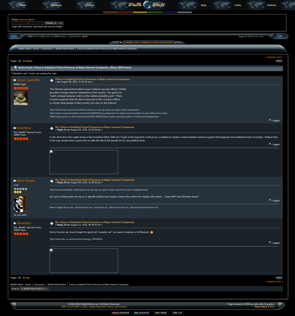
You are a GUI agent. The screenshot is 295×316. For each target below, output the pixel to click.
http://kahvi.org (101, 207)
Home (129, 42)
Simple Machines (97, 306)
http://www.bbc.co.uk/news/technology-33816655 (76, 239)
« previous (271, 57)
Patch (22, 5)
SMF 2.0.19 (67, 306)
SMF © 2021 (81, 306)
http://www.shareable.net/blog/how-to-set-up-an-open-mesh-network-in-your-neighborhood (99, 189)
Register (167, 42)
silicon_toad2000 (28, 80)
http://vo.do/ (68, 207)
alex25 (84, 36)
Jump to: (15, 289)
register (30, 19)
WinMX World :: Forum (28, 49)
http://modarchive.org (119, 207)
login (21, 19)
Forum (90, 5)
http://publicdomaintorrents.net (144, 207)
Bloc (272, 306)
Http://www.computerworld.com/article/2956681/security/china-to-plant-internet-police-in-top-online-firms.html (108, 113)
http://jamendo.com (84, 207)
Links (238, 5)
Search (146, 42)
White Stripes (26, 180)
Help (203, 5)
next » (280, 57)
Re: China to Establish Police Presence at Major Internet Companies (94, 127)
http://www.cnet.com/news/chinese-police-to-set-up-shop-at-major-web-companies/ (94, 109)
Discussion (47, 49)
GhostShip (24, 128)
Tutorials (56, 5)
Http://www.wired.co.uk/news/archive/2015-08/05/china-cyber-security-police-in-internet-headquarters (104, 116)
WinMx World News (65, 49)
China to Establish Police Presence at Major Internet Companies (107, 49)
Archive (271, 5)
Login (156, 42)
